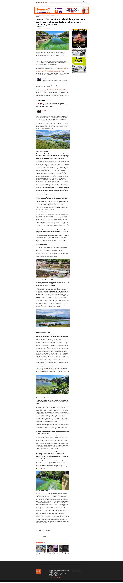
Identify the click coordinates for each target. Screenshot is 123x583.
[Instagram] (83, 1)
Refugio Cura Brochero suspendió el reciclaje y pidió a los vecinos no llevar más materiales (41, 553)
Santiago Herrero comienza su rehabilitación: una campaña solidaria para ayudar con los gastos (52, 553)
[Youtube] (86, 1)
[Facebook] (81, 1)
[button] (88, 4)
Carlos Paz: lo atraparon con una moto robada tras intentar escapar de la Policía (55, 112)
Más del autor (46, 542)
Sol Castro (38, 26)
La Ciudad (51, 3)
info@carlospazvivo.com (57, 577)
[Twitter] (85, 1)
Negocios (83, 3)
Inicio (36, 15)
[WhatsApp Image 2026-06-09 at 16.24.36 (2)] (79, 48)
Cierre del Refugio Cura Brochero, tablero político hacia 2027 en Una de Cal (64, 553)
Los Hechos (57, 3)
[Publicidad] (61, 10)
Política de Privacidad (84, 581)
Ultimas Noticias (57, 581)
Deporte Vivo (72, 3)
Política (61, 3)
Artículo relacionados (39, 542)
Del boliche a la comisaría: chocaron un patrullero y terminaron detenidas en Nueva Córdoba (54, 81)
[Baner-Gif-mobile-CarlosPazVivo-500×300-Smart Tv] (79, 72)
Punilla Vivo (78, 3)
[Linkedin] (43, 538)
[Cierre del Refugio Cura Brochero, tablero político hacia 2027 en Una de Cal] (64, 548)
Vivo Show (66, 3)
